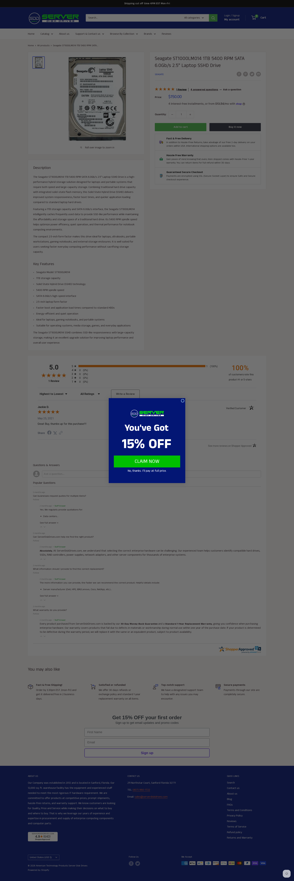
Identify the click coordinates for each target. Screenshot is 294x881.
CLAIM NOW (147, 461)
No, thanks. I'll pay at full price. (147, 471)
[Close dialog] (182, 400)
